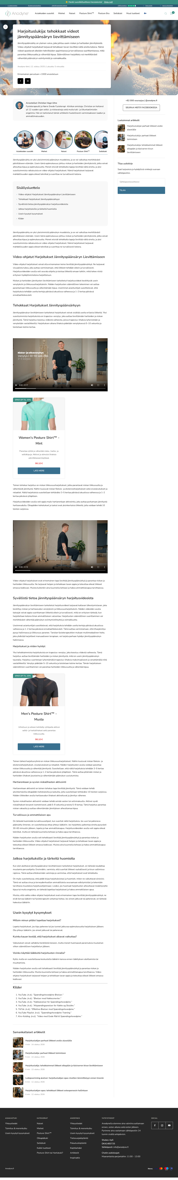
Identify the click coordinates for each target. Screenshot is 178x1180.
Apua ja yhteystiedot (167, 5)
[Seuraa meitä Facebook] (154, 1125)
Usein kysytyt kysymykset (30, 213)
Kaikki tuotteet (44, 1148)
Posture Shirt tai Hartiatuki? (50, 1152)
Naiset (72, 13)
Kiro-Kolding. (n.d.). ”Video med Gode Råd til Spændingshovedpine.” (50, 1016)
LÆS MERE (39, 470)
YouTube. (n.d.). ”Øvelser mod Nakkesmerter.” (39, 998)
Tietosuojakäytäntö (79, 1138)
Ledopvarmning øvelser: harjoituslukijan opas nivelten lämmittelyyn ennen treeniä (64, 1078)
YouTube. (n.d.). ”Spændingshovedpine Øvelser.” (40, 994)
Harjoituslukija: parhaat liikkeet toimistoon (45, 1053)
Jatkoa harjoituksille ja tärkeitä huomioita (37, 209)
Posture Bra (103, 13)
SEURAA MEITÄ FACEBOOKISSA (141, 107)
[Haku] (166, 13)
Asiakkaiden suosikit (44, 13)
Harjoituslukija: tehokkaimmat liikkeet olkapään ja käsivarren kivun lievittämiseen (64, 1065)
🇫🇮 (145, 13)
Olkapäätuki (42, 1138)
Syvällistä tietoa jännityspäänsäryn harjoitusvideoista (42, 204)
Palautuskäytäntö (78, 1143)
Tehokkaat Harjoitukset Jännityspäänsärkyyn (38, 199)
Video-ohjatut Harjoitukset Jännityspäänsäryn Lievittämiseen (46, 194)
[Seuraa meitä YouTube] (169, 1125)
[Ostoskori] (171, 13)
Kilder (20, 218)
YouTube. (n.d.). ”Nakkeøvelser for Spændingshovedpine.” (45, 1001)
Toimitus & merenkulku (16, 1128)
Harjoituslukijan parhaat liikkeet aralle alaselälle (48, 1040)
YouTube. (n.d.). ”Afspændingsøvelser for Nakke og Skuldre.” (46, 1005)
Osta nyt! (108, 2)
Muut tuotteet (133, 13)
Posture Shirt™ (86, 13)
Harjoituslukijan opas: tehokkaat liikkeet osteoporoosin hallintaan (56, 1090)
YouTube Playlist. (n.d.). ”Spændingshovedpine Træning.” (44, 1012)
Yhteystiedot (11, 1123)
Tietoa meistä (148, 5)
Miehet (61, 13)
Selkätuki (117, 13)
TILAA (122, 190)
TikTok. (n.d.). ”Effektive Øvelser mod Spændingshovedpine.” (46, 1009)
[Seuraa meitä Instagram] (162, 1125)
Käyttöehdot (76, 1148)
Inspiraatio (75, 1157)
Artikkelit (74, 1152)
